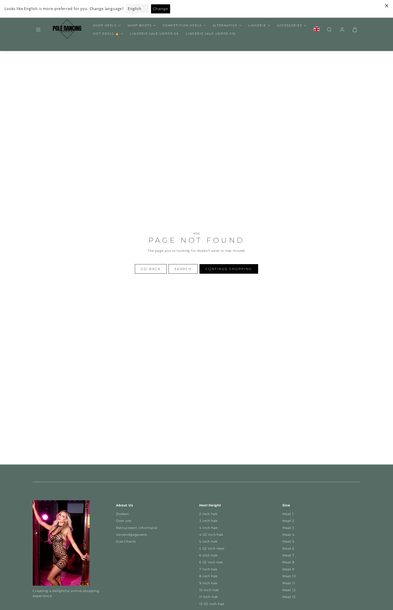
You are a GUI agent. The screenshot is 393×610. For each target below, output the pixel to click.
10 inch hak (209, 590)
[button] (38, 29)
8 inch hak (208, 576)
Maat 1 (288, 514)
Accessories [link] (289, 25)
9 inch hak (208, 583)
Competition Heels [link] (182, 25)
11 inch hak (208, 597)
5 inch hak (208, 541)
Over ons (124, 521)
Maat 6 (288, 548)
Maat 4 (288, 535)
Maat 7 (288, 555)
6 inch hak (208, 555)
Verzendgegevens (131, 535)
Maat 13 (289, 597)
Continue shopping (228, 269)
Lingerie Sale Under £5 (154, 33)
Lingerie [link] (257, 25)
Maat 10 (289, 576)
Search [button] (183, 269)
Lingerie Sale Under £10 (211, 33)
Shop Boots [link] (140, 25)
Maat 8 (288, 562)
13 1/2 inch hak (211, 604)
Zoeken (122, 514)
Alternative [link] (225, 25)
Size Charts (126, 541)
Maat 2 (288, 521)
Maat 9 (288, 569)
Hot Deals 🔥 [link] (106, 33)
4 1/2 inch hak (211, 535)
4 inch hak (208, 528)
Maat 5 (288, 541)
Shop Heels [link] (105, 25)
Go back (151, 269)
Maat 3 (288, 528)
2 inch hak (208, 514)
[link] (316, 29)
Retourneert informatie (136, 528)
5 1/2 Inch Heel (211, 548)
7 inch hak (208, 569)
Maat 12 (289, 590)
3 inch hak (208, 521)
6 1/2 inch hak (211, 562)
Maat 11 (288, 583)
